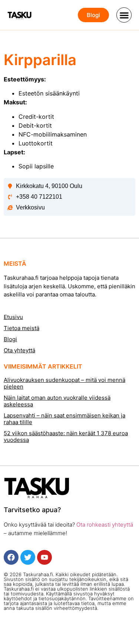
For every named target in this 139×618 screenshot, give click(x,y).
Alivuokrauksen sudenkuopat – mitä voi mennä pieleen (64, 383)
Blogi (10, 339)
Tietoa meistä (21, 328)
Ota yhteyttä (19, 350)
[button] (124, 15)
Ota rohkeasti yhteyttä (104, 524)
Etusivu (13, 316)
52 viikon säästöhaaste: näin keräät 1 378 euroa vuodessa (66, 436)
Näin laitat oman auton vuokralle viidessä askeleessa (57, 401)
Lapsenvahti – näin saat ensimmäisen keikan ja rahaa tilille (64, 419)
